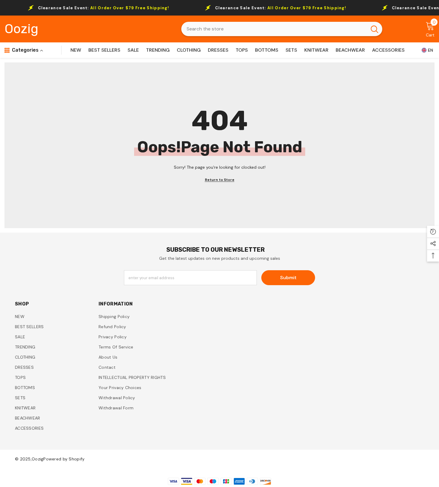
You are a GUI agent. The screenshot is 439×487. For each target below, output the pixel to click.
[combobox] (274, 29)
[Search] (281, 29)
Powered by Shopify (64, 459)
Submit (288, 277)
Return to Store (219, 179)
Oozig (37, 459)
